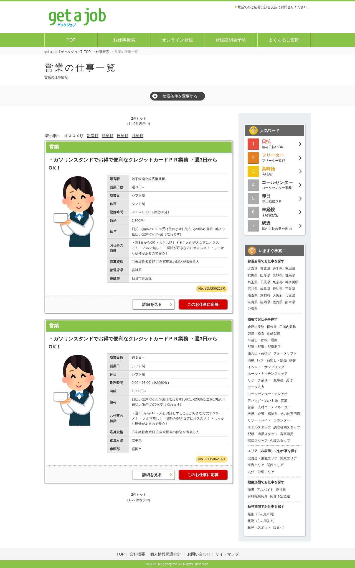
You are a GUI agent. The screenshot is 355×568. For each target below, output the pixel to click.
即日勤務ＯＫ (272, 198)
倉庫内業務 (256, 327)
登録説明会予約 (230, 40)
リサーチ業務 (258, 380)
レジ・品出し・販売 (272, 360)
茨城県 (278, 275)
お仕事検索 (124, 40)
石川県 (253, 289)
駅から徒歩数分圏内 (277, 225)
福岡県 (265, 302)
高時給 (268, 171)
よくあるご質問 (284, 40)
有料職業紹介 (258, 496)
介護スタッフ (280, 441)
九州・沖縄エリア (261, 472)
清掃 (251, 360)
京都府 (265, 295)
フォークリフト (285, 353)
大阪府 (278, 295)
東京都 (278, 282)
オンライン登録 (177, 40)
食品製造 (273, 333)
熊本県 (290, 302)
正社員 (281, 490)
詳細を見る (152, 304)
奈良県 (253, 302)
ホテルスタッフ (259, 427)
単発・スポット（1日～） (267, 528)
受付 (289, 380)
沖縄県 (253, 309)
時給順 (107, 135)
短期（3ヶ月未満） (262, 514)
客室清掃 (286, 434)
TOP (71, 40)
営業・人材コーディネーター (269, 407)
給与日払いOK (272, 144)
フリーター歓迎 (273, 158)
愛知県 (278, 289)
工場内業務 (287, 327)
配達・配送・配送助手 (264, 347)
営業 (54, 147)
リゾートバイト (259, 420)
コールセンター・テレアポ (268, 394)
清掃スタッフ (258, 441)
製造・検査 (256, 333)
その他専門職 (290, 414)
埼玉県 (253, 282)
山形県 (265, 275)
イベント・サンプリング (266, 367)
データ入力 (256, 387)
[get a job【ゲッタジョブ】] (77, 17)
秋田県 (253, 275)
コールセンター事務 (277, 185)
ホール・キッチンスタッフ (268, 374)
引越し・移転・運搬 (263, 340)
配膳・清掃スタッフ (263, 434)
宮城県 (290, 269)
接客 (292, 360)
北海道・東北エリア (263, 458)
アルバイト (265, 490)
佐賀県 (278, 302)
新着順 (92, 135)
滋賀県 (253, 295)
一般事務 (276, 380)
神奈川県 (291, 282)
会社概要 (137, 554)
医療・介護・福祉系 (263, 414)
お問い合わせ (199, 554)
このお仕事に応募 (203, 304)
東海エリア (256, 465)
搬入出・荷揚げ (259, 353)
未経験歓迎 (270, 212)
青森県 (265, 269)
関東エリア (288, 458)
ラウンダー (281, 420)
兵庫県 (290, 295)
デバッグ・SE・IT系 (263, 400)
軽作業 (272, 327)
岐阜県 (265, 289)
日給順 (122, 135)
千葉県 (265, 282)
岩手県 (278, 269)
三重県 (290, 289)
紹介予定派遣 (280, 496)
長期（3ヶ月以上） (262, 521)
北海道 (253, 269)
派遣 (251, 490)
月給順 (137, 135)
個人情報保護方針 (166, 554)
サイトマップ (227, 554)
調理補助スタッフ (286, 427)
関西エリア (275, 465)
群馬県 (290, 275)
